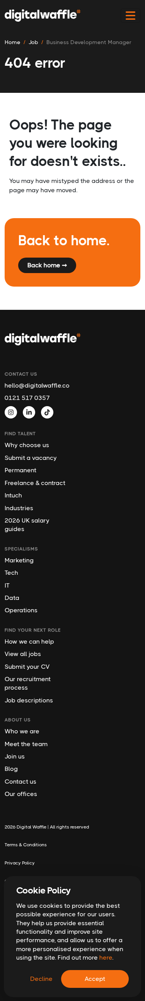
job (33, 42)
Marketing (19, 560)
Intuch (13, 495)
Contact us (20, 781)
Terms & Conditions (26, 844)
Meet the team (26, 744)
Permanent (20, 470)
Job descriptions (29, 700)
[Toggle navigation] (130, 15)
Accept (95, 978)
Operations (21, 610)
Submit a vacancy (31, 457)
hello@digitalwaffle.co (35, 385)
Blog (11, 768)
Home (12, 42)
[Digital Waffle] (43, 15)
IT (7, 585)
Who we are (22, 731)
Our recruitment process (28, 683)
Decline (41, 978)
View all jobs (23, 654)
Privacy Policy (20, 863)
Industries (19, 508)
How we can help (29, 641)
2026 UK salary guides (27, 525)
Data (12, 597)
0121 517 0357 (27, 397)
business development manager (88, 42)
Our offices (21, 794)
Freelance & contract (35, 483)
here (105, 957)
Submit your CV (27, 666)
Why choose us (27, 445)
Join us (15, 756)
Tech (11, 572)
